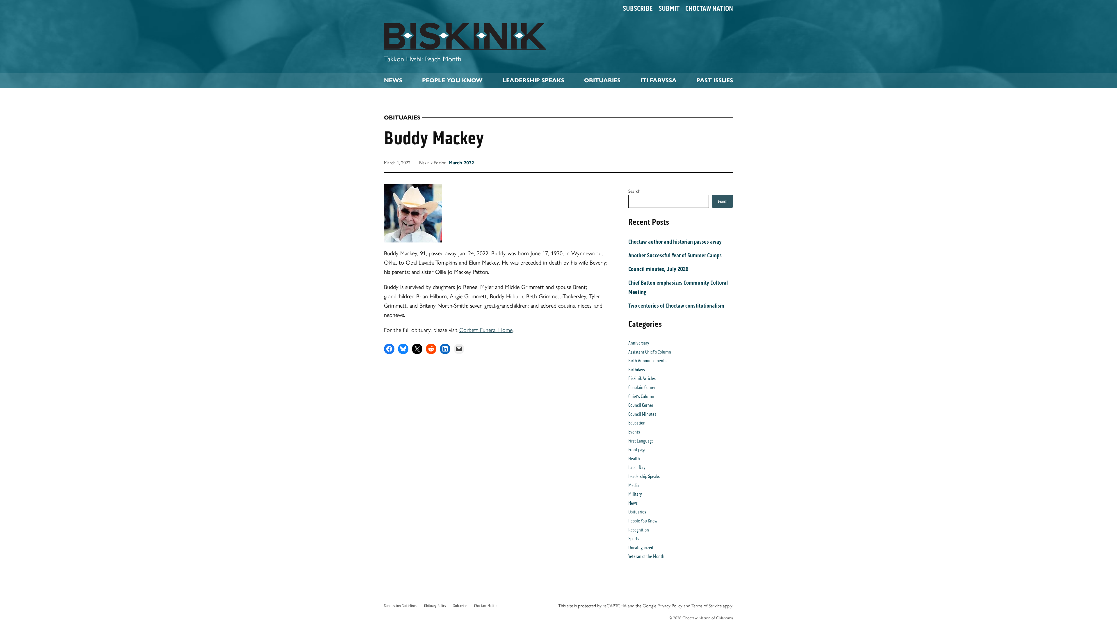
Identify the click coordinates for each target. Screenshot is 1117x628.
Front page (637, 449)
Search (634, 191)
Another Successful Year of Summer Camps (675, 255)
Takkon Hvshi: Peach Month (422, 58)
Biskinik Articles (642, 378)
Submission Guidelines (400, 605)
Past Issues (714, 80)
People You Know (452, 80)
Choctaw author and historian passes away (675, 241)
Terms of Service (706, 605)
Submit (669, 8)
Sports (633, 538)
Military (635, 494)
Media (633, 485)
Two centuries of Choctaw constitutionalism (676, 305)
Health (634, 458)
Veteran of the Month (646, 556)
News (393, 80)
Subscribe (638, 8)
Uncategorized (640, 547)
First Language (641, 441)
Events (634, 432)
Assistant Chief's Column (649, 352)
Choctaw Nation (709, 8)
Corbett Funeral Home (486, 329)
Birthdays (636, 369)
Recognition (638, 530)
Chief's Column (641, 396)
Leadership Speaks (533, 80)
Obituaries (602, 80)
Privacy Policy (669, 605)
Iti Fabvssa (659, 80)
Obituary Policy (435, 605)
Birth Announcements (647, 360)
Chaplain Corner (642, 387)
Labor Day (636, 467)
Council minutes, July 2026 (658, 268)
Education (636, 423)
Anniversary (638, 343)
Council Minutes (642, 414)
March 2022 (461, 162)
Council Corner (640, 405)
